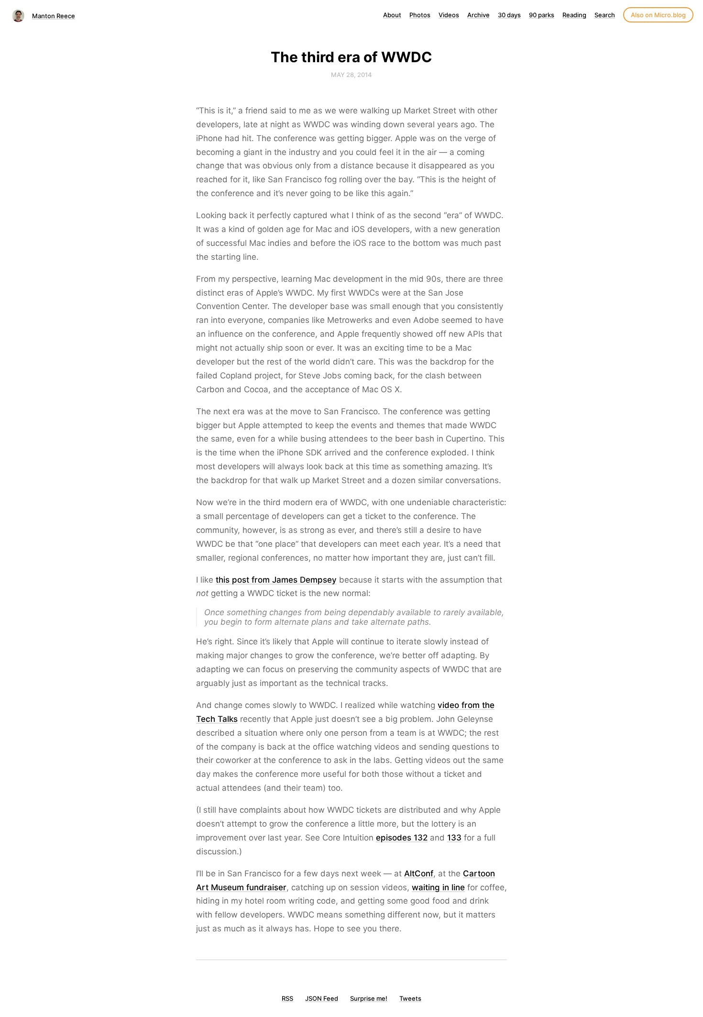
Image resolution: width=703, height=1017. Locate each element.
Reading (574, 15)
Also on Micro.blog (658, 15)
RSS (287, 998)
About (392, 15)
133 (454, 837)
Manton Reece (53, 16)
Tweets (410, 998)
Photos (419, 15)
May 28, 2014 (351, 74)
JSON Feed (321, 998)
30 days (509, 15)
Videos (449, 15)
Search (604, 15)
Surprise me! (368, 998)
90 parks (541, 15)
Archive (478, 15)
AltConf (418, 873)
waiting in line (438, 887)
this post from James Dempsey (276, 580)
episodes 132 (402, 837)
